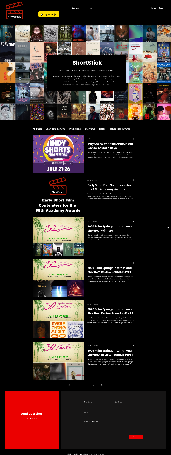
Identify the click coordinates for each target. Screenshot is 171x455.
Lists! (102, 128)
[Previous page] (73, 385)
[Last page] (102, 385)
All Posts (37, 128)
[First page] (69, 385)
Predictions (75, 128)
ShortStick (14, 16)
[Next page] (98, 385)
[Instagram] (168, 228)
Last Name (119, 402)
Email (86, 412)
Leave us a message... (91, 421)
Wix (103, 454)
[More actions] (134, 139)
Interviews (90, 128)
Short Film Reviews (55, 128)
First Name (88, 402)
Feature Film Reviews (119, 128)
